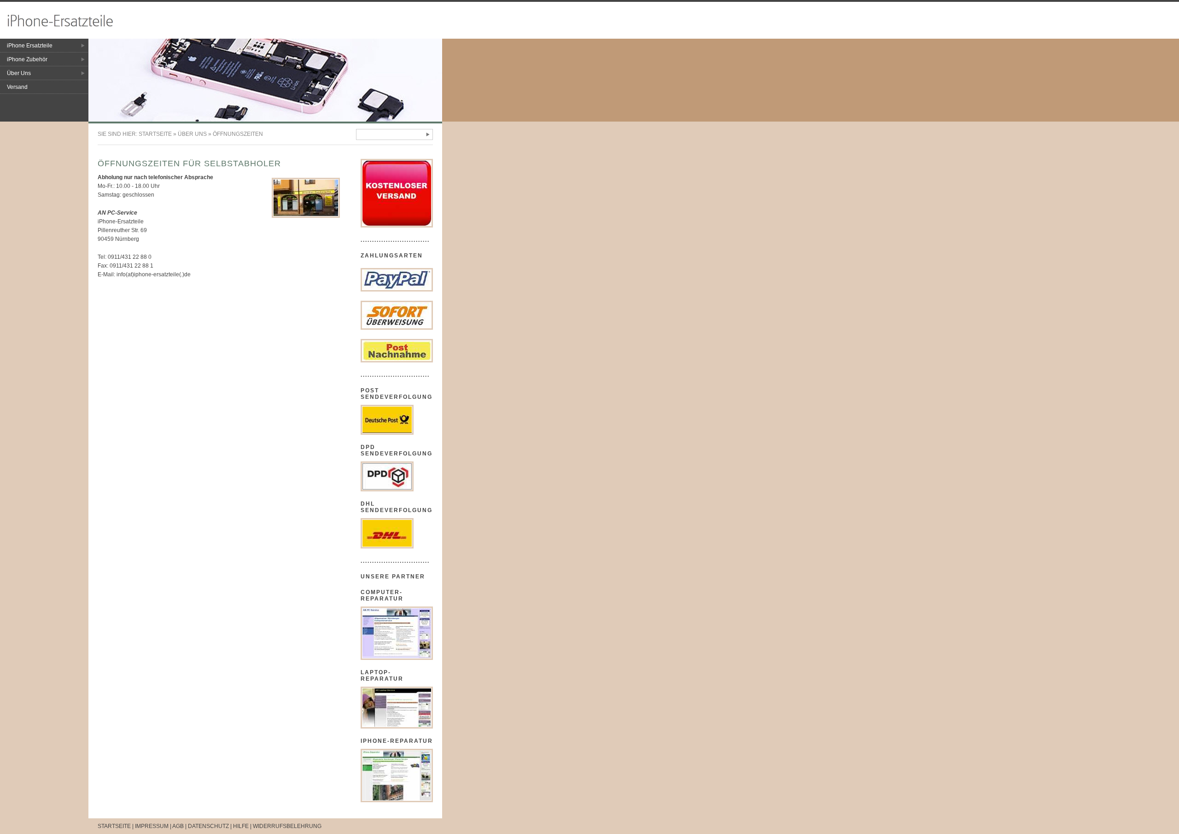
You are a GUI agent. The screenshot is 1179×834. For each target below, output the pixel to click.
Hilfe (241, 826)
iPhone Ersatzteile (30, 45)
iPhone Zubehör (27, 59)
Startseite (155, 134)
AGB (178, 826)
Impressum (152, 826)
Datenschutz (208, 826)
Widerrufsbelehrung (287, 826)
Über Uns (19, 73)
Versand (17, 87)
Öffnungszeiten (238, 134)
